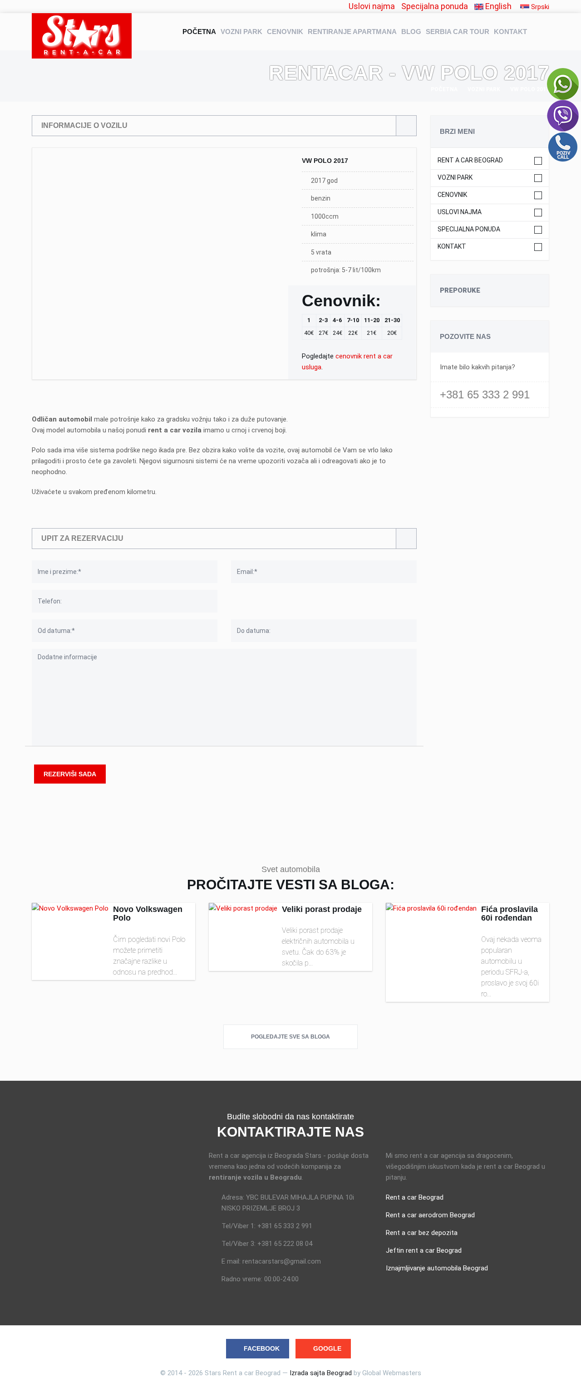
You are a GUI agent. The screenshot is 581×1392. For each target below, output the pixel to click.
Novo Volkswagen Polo (147, 914)
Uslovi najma (372, 6)
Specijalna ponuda (434, 6)
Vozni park (241, 31)
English (497, 6)
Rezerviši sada (70, 774)
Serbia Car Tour (457, 31)
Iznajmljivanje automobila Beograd (437, 1268)
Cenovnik (285, 31)
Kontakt (510, 31)
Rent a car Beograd (470, 160)
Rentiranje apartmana (352, 31)
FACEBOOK (262, 1348)
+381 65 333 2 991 (485, 394)
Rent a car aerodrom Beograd (430, 1215)
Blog (411, 31)
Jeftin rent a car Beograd (424, 1250)
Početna (199, 31)
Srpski (539, 7)
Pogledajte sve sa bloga (290, 1037)
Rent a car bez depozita (422, 1233)
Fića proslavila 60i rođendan (509, 914)
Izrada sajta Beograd (321, 1373)
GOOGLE (327, 1348)
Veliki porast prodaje (322, 909)
